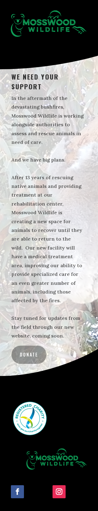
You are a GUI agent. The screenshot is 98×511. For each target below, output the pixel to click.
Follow (35, 491)
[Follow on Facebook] (17, 491)
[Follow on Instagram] (59, 491)
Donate (29, 354)
